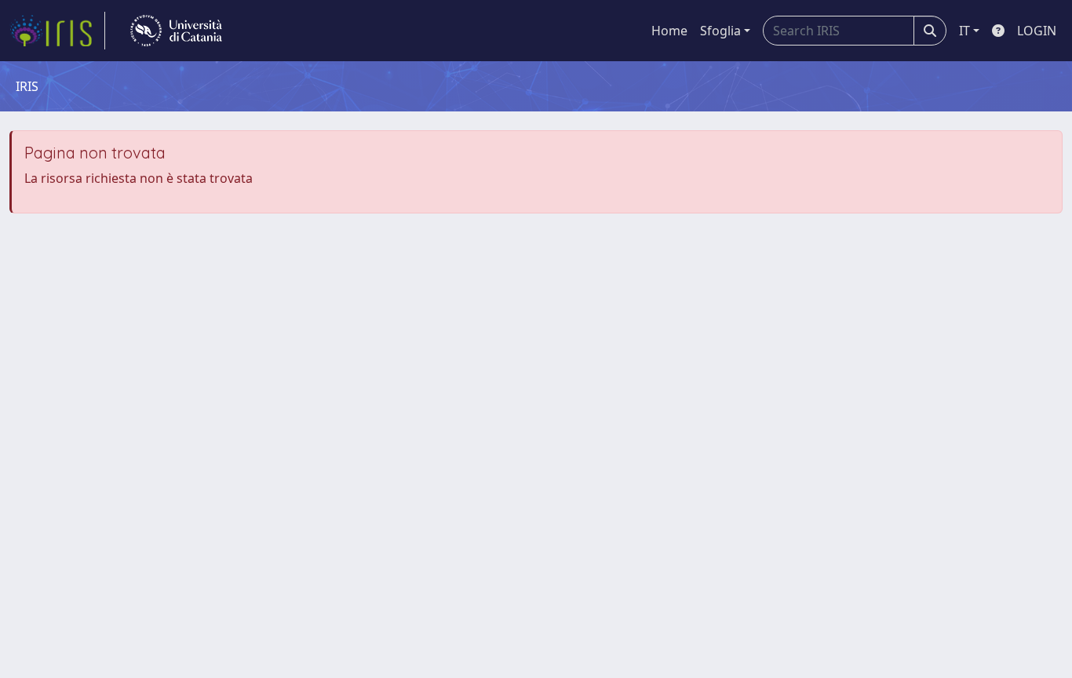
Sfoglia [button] (720, 30)
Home (669, 30)
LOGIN (1036, 30)
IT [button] (964, 30)
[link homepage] (57, 30)
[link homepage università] (176, 30)
